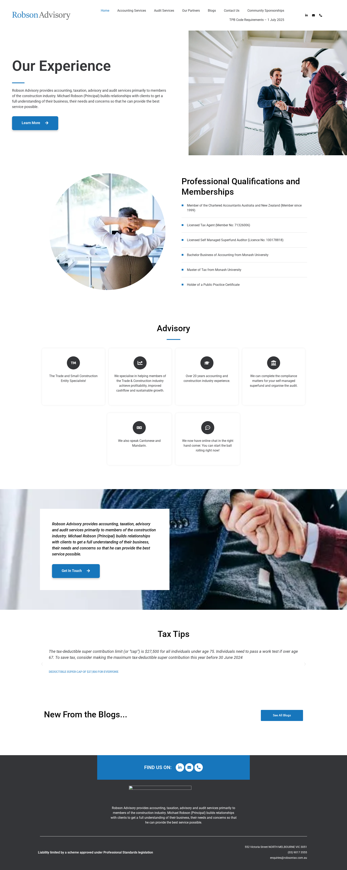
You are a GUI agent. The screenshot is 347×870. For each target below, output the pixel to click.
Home (105, 10)
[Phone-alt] (321, 15)
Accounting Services (131, 10)
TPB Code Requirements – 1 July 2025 (256, 20)
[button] (42, 664)
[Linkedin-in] (306, 15)
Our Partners (191, 10)
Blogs (212, 10)
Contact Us (231, 10)
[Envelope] (313, 15)
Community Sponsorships (265, 10)
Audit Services (164, 10)
